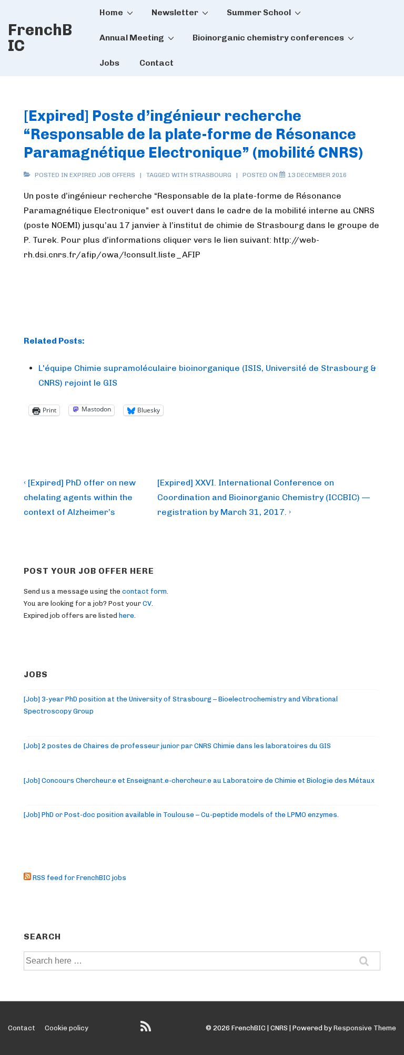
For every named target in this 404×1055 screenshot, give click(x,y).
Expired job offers (102, 175)
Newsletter (175, 12)
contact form (144, 591)
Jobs (109, 63)
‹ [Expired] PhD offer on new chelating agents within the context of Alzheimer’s (80, 497)
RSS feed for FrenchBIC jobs (78, 878)
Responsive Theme (365, 1028)
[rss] (147, 1030)
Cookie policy (66, 1028)
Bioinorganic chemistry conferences (268, 38)
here (126, 615)
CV (147, 603)
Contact (156, 63)
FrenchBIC (40, 37)
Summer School (259, 12)
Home (111, 12)
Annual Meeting (131, 38)
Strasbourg (210, 175)
